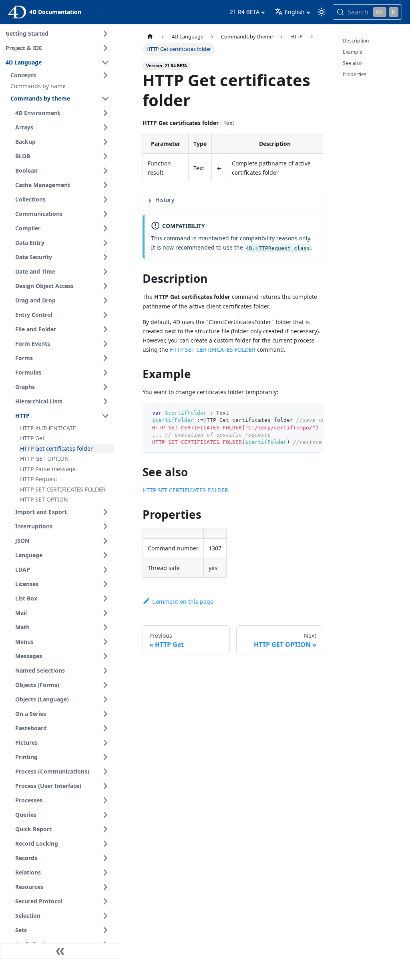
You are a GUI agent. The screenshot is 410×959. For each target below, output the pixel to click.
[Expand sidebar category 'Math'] (105, 627)
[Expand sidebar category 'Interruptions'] (105, 526)
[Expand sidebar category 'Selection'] (105, 915)
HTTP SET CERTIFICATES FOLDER (212, 349)
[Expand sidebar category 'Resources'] (105, 886)
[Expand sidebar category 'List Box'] (105, 598)
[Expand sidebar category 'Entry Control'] (105, 314)
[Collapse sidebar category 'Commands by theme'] (105, 98)
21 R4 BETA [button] (244, 12)
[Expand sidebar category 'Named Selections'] (105, 670)
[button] (61, 75)
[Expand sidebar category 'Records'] (105, 858)
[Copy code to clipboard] (313, 413)
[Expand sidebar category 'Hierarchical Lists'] (105, 401)
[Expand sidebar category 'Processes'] (105, 800)
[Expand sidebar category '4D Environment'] (105, 113)
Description (356, 40)
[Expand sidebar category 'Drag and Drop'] (105, 300)
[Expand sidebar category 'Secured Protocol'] (105, 901)
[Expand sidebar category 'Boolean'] (105, 170)
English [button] (295, 12)
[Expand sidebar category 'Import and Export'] (105, 512)
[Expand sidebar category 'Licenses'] (105, 584)
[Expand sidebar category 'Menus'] (105, 641)
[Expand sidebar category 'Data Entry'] (105, 242)
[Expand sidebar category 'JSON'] (105, 540)
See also (352, 63)
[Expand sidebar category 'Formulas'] (105, 372)
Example (352, 51)
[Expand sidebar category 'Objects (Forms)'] (105, 685)
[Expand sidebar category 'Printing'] (105, 757)
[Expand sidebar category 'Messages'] (105, 656)
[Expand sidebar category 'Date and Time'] (105, 271)
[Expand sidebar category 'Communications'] (105, 214)
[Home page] (150, 36)
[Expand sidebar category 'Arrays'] (105, 127)
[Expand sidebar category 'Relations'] (105, 872)
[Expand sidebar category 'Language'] (105, 555)
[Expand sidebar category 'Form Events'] (105, 343)
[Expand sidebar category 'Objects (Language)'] (105, 699)
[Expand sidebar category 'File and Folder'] (105, 329)
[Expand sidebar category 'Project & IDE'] (105, 48)
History (164, 199)
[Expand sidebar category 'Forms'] (105, 358)
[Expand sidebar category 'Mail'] (105, 612)
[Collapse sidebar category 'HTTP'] (105, 415)
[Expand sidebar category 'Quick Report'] (105, 829)
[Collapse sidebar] (60, 951)
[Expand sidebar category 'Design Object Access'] (105, 286)
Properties (354, 74)
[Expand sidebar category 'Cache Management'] (105, 185)
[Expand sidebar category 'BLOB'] (105, 156)
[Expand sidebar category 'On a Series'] (105, 713)
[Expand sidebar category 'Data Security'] (105, 257)
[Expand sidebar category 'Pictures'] (105, 742)
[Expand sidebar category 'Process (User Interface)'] (105, 786)
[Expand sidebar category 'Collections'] (105, 199)
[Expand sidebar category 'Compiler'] (105, 228)
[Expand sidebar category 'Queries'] (105, 814)
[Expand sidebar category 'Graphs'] (105, 387)
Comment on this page (182, 601)
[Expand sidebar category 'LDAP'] (105, 569)
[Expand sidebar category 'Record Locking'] (105, 843)
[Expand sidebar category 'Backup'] (105, 141)
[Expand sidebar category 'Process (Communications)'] (105, 771)
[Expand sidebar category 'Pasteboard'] (105, 728)
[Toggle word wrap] (298, 413)
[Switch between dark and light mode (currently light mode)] (321, 12)
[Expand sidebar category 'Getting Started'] (105, 33)
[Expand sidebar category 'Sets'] (105, 930)
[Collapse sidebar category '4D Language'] (105, 62)
